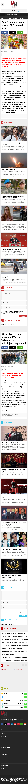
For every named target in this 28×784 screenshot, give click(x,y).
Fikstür (3, 768)
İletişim (3, 733)
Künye (2, 729)
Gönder (21, 32)
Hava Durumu (4, 751)
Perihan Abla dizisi (14, 414)
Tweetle (13, 32)
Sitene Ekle (4, 754)
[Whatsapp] (21, 724)
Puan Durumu (4, 765)
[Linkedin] (12, 724)
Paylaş (6, 32)
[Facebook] (2, 724)
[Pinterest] (18, 724)
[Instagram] (8, 724)
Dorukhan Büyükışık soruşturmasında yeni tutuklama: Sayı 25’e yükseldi (17, 14)
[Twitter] (5, 724)
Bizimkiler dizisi (6, 414)
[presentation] (23, 665)
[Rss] (25, 724)
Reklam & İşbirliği (5, 736)
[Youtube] (15, 724)
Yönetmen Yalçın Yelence (6, 415)
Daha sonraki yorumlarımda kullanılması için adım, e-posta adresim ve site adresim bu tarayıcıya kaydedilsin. (14, 312)
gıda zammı (5, 115)
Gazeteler (3, 761)
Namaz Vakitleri (5, 744)
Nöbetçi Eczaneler (5, 747)
